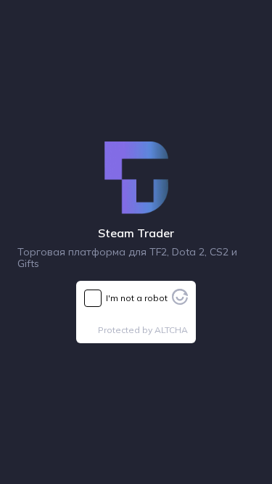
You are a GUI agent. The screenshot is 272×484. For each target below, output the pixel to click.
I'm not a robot (137, 297)
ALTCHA (171, 329)
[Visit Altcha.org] (180, 300)
